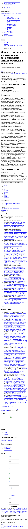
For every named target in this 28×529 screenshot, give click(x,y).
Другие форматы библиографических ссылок (12, 182)
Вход (5, 8)
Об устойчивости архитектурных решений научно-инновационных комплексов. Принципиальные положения (15, 259)
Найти (2, 39)
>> (4, 306)
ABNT (5, 189)
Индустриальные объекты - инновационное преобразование (14, 284)
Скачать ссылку (5, 200)
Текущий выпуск (8, 32)
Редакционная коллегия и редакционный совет (13, 20)
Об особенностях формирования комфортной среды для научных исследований (15, 299)
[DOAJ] (14, 478)
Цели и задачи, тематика (13, 18)
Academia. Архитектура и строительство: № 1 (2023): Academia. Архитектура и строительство (15, 280)
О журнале (10, 17)
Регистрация (7, 7)
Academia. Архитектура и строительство (11, 13)
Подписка (9, 28)
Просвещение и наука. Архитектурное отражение (12, 277)
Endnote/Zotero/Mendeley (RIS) (12, 203)
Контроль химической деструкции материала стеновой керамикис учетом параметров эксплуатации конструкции (15, 349)
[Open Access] (14, 459)
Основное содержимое (10, 3)
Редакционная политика (13, 22)
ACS (5, 186)
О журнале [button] (6, 15)
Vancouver (6, 197)
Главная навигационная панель (12, 2)
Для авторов (7, 448)
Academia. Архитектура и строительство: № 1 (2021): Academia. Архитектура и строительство (15, 246)
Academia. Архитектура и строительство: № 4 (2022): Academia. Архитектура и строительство (15, 336)
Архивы (6, 34)
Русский (6, 434)
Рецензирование (11, 25)
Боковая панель (8, 4)
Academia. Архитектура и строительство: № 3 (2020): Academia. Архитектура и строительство (15, 287)
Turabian (6, 196)
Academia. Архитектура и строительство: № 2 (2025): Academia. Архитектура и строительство (15, 294)
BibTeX (6, 204)
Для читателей (7, 447)
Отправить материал (6, 440)
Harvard (6, 192)
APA (5, 188)
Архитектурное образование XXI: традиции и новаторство (15, 339)
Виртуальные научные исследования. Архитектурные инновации (14, 250)
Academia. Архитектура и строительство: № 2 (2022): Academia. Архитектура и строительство (15, 329)
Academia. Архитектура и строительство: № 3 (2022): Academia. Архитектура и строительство (15, 263)
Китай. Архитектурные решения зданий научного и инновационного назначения (15, 291)
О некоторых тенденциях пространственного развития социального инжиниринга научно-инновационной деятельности (15, 269)
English (5, 432)
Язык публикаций (11, 24)
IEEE (5, 193)
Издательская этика (9, 35)
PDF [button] (2, 71)
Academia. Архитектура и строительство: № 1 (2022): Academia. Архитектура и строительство (14, 226)
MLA (5, 195)
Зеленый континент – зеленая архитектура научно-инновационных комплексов (14, 223)
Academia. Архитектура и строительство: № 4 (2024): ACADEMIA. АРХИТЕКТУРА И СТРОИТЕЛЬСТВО (15, 238)
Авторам (9, 27)
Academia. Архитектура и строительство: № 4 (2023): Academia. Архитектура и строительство (14, 316)
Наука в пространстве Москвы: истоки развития (14, 334)
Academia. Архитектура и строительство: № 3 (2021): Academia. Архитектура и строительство (14, 273)
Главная (6, 42)
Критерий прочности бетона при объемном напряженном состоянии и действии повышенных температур (15, 377)
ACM (5, 185)
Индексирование (11, 29)
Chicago (6, 190)
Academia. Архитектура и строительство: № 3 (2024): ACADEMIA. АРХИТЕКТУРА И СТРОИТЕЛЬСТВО (14, 353)
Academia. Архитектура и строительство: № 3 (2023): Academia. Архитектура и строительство (15, 302)
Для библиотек (8, 450)
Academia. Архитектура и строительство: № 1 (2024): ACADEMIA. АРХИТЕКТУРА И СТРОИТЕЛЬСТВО (14, 253)
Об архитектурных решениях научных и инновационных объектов (14, 242)
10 (9, 406)
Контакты (9, 31)
